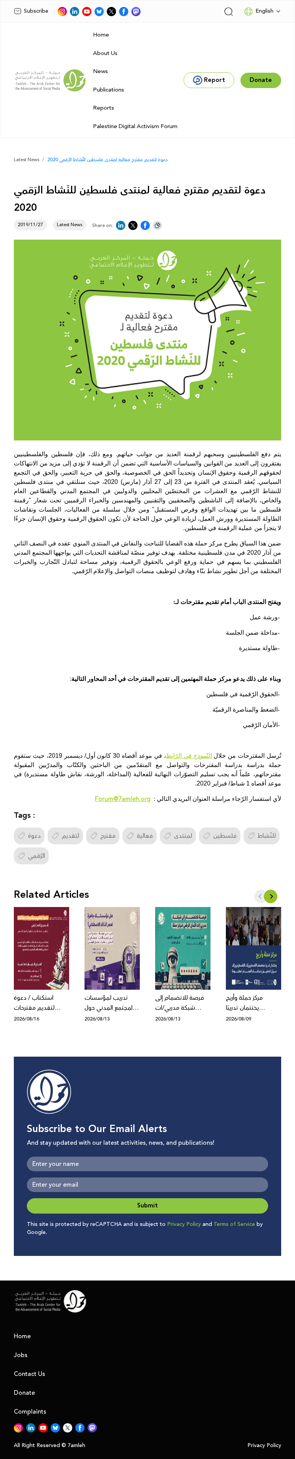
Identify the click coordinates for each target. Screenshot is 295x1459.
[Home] (50, 80)
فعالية (145, 835)
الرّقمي (36, 855)
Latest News (26, 159)
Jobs (20, 1355)
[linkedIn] (74, 12)
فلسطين (225, 835)
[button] (270, 896)
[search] (228, 11)
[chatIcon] (136, 12)
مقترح (108, 835)
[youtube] (86, 12)
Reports (103, 107)
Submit (147, 1206)
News (100, 71)
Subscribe (36, 11)
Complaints (30, 1411)
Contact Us (29, 1374)
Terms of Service (234, 1224)
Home (101, 34)
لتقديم (70, 835)
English (264, 11)
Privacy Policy (184, 1224)
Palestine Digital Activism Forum (135, 126)
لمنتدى (183, 835)
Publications (108, 89)
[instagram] (62, 12)
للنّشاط (267, 835)
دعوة (34, 835)
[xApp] (111, 12)
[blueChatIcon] (99, 12)
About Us (105, 53)
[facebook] (123, 12)
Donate (24, 1392)
